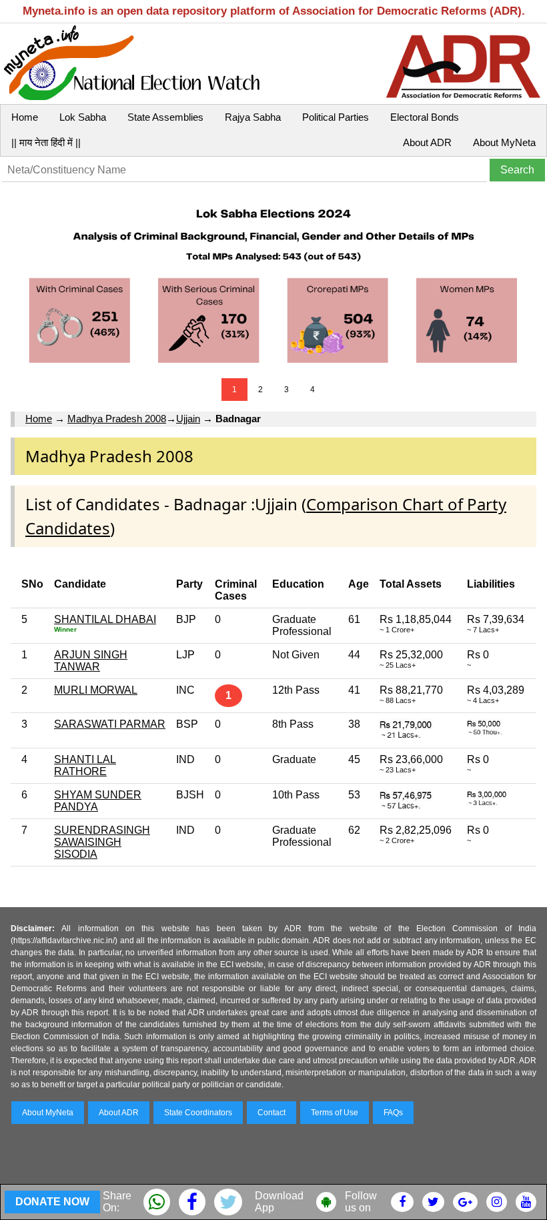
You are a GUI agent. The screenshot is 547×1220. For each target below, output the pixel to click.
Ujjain (188, 418)
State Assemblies (165, 117)
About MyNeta (504, 142)
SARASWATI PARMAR (109, 724)
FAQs (393, 1112)
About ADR (427, 142)
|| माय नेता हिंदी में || (46, 142)
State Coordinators (198, 1112)
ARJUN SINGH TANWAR (90, 660)
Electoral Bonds (424, 117)
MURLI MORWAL (95, 690)
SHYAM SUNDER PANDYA (97, 800)
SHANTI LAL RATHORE (85, 765)
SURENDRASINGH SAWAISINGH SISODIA (102, 842)
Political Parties (335, 117)
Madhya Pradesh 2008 (116, 418)
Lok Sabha (82, 117)
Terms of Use (334, 1112)
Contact (271, 1112)
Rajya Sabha (253, 117)
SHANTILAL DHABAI (105, 619)
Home (24, 117)
